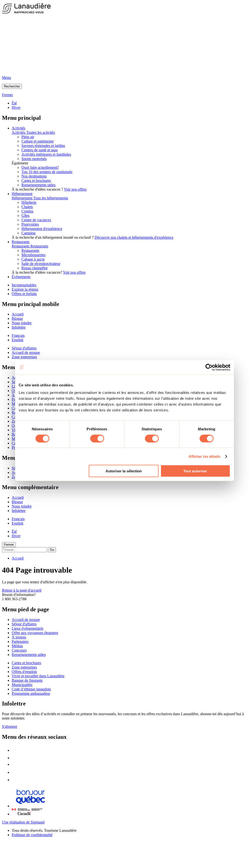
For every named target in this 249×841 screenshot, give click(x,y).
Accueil (18, 314)
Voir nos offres (75, 189)
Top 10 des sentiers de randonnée (46, 172)
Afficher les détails (204, 456)
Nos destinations (34, 176)
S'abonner (9, 726)
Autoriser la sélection (124, 471)
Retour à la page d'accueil (21, 590)
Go (52, 550)
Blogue (17, 318)
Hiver (16, 107)
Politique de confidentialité (32, 835)
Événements (21, 277)
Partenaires (20, 641)
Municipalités (22, 685)
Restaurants (20, 242)
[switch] (97, 438)
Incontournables (24, 285)
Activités (18, 128)
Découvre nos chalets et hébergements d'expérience (134, 237)
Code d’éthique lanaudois (31, 689)
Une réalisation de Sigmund (23, 822)
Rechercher (12, 86)
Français (18, 335)
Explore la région (25, 289)
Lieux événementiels (27, 628)
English (17, 340)
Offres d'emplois (24, 672)
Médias (17, 646)
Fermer (9, 544)
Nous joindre (22, 323)
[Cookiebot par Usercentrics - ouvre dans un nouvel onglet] (209, 367)
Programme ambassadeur (31, 693)
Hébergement (22, 194)
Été (14, 103)
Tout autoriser (195, 471)
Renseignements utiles (38, 185)
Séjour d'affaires (24, 348)
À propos (19, 637)
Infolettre (19, 327)
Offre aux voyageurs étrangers (35, 633)
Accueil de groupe (26, 352)
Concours (19, 650)
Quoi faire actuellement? (40, 167)
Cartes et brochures (36, 180)
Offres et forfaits (24, 294)
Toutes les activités (40, 132)
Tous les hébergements (50, 198)
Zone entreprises (24, 357)
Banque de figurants (27, 680)
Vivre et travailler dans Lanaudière (38, 676)
